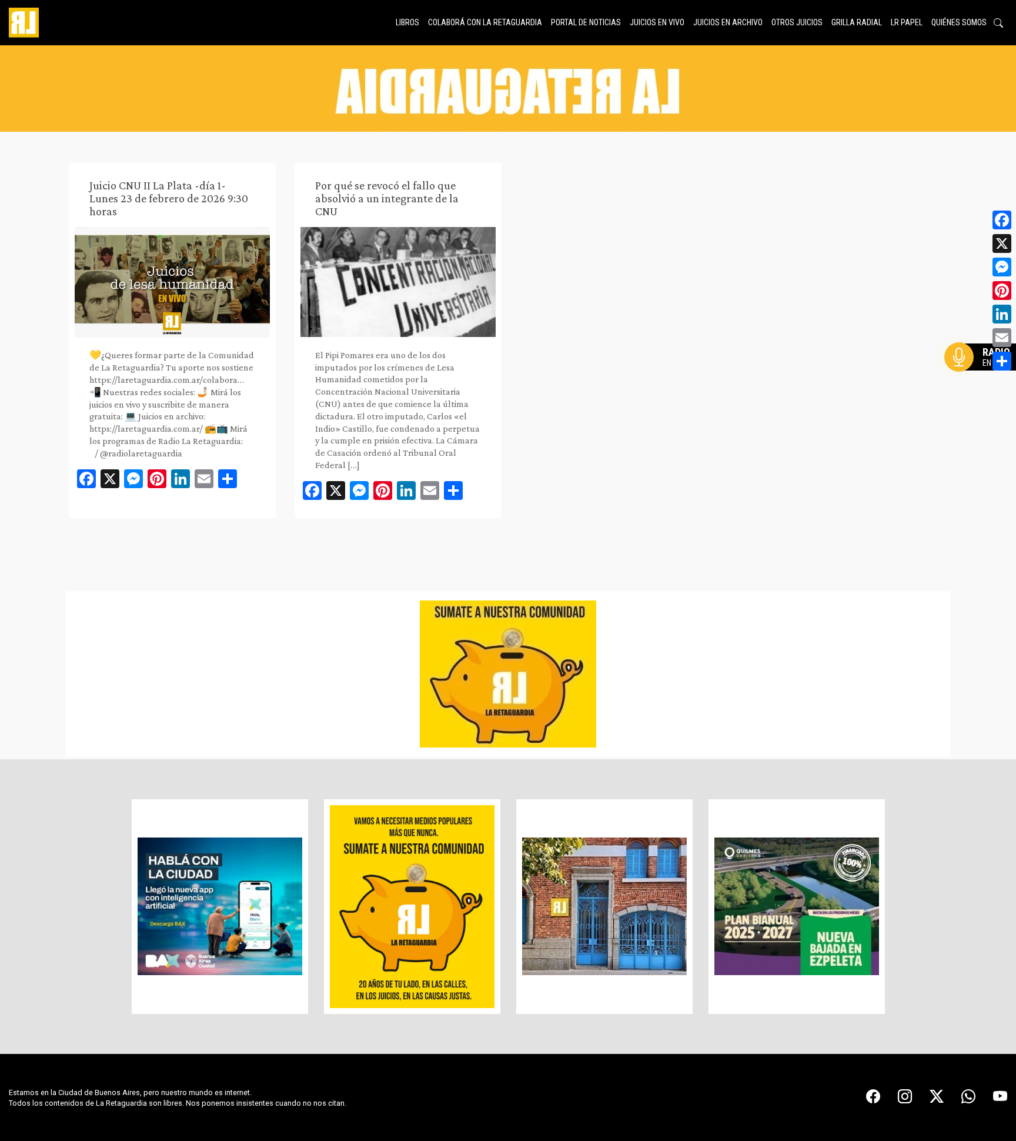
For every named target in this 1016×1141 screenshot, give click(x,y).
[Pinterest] (1002, 290)
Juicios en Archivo (728, 22)
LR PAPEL (907, 22)
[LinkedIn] (1002, 314)
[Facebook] (1002, 220)
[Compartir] (1002, 361)
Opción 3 (983, 385)
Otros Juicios (797, 22)
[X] (1002, 243)
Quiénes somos (959, 22)
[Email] (1002, 337)
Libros (407, 22)
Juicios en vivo (657, 22)
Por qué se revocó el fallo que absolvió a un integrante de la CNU (387, 198)
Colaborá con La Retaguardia (485, 22)
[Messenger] (1002, 267)
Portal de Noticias (586, 22)
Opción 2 (983, 380)
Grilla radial (856, 22)
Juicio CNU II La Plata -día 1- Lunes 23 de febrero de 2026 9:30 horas (168, 198)
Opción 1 (983, 375)
